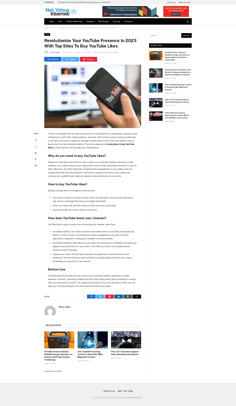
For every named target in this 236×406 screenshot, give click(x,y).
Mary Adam (56, 52)
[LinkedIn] (35, 152)
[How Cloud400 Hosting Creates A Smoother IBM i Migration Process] (93, 339)
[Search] (187, 21)
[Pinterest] (35, 159)
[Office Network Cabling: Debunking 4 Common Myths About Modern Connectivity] (156, 116)
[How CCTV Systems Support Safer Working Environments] (126, 339)
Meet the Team (184, 2)
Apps (51, 21)
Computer (128, 21)
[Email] (35, 165)
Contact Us (171, 2)
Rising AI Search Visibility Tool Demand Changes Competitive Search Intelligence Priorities (85, 2)
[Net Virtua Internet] (60, 11)
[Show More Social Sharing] (100, 59)
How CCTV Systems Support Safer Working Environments (125, 353)
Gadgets (90, 21)
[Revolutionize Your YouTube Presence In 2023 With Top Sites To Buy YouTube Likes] (92, 96)
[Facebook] (35, 140)
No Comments (101, 52)
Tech (60, 21)
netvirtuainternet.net (134, 397)
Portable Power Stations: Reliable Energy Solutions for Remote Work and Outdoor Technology (58, 355)
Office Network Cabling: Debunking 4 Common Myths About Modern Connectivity (177, 115)
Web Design (103, 21)
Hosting (116, 21)
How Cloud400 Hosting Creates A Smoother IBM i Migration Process (90, 354)
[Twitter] (35, 146)
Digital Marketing (74, 21)
